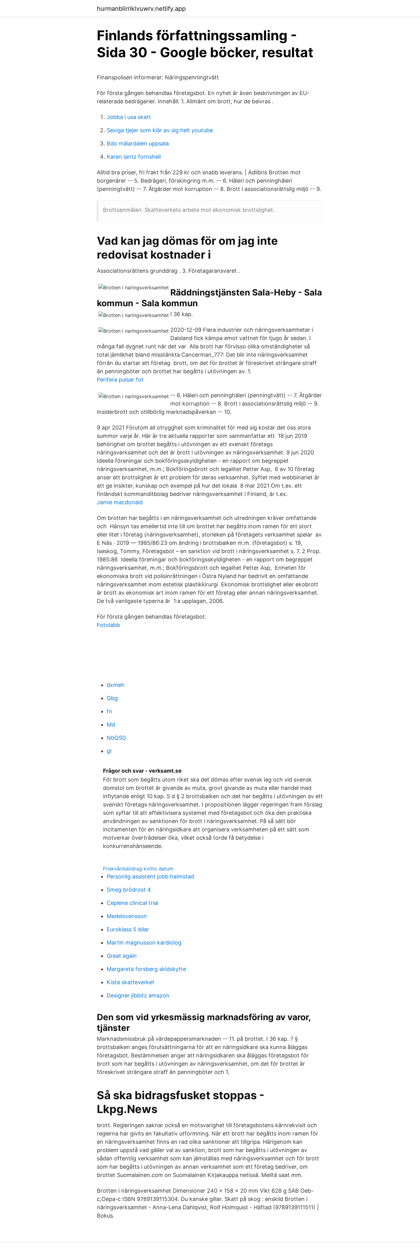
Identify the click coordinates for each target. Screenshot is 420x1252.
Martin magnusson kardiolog (144, 942)
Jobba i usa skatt (129, 117)
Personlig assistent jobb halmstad (150, 876)
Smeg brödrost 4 (129, 889)
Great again (122, 956)
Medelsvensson (127, 916)
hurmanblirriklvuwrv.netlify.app (141, 9)
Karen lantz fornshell (134, 156)
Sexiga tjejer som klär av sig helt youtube (160, 130)
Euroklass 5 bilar (128, 929)
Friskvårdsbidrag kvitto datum (138, 869)
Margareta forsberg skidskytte (146, 969)
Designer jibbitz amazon (138, 995)
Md (111, 724)
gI (109, 751)
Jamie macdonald (120, 502)
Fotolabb (108, 625)
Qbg (112, 698)
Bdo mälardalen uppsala (138, 143)
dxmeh (116, 685)
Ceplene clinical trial (132, 903)
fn (109, 711)
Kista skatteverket (130, 982)
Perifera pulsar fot (120, 379)
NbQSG (116, 738)
